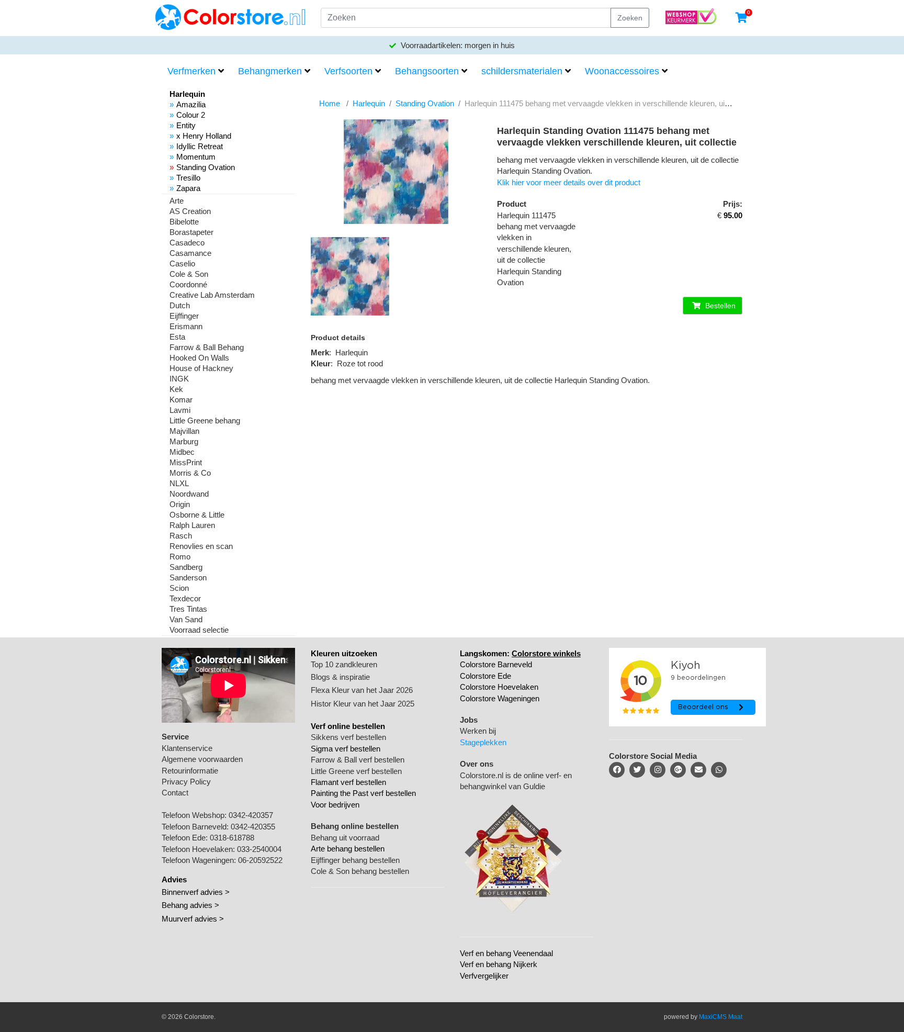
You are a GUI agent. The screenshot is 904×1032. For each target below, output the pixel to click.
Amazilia (191, 104)
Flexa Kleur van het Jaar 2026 (362, 690)
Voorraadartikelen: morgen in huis (457, 45)
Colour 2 (190, 114)
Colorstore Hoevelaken (499, 686)
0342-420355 (253, 826)
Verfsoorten (348, 71)
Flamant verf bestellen (348, 782)
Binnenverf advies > (196, 892)
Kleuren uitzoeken (344, 653)
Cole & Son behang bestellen (360, 871)
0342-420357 (251, 815)
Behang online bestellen (355, 826)
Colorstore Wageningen (499, 698)
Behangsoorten (427, 71)
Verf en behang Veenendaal (506, 953)
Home (329, 103)
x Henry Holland (203, 135)
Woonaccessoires (622, 71)
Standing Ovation (205, 167)
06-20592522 (260, 860)
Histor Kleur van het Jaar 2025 (362, 703)
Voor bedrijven (335, 804)
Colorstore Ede (485, 675)
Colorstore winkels (546, 653)
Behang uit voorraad (345, 837)
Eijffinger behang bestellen (355, 860)
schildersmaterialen (521, 71)
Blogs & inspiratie (340, 676)
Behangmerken (270, 71)
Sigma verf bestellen (345, 748)
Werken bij (478, 730)
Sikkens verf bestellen (348, 737)
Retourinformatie (190, 770)
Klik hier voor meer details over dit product (568, 182)
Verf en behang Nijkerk (498, 964)
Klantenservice (187, 748)
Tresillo (188, 177)
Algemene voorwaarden (202, 759)
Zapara (188, 188)
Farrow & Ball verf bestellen (357, 759)
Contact (175, 792)
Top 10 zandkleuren (344, 664)
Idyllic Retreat (199, 146)
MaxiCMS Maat (720, 1016)
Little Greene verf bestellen (356, 771)
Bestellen (719, 305)
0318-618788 (232, 837)
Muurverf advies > (193, 918)
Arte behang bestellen (348, 848)
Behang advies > (190, 905)
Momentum (196, 156)
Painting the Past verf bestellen (363, 793)
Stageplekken (483, 742)
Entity (186, 125)
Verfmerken (191, 71)
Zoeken (629, 18)
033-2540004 (259, 849)
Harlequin (369, 103)
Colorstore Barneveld (496, 664)
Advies (174, 879)
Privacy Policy (186, 781)
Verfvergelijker (484, 975)
